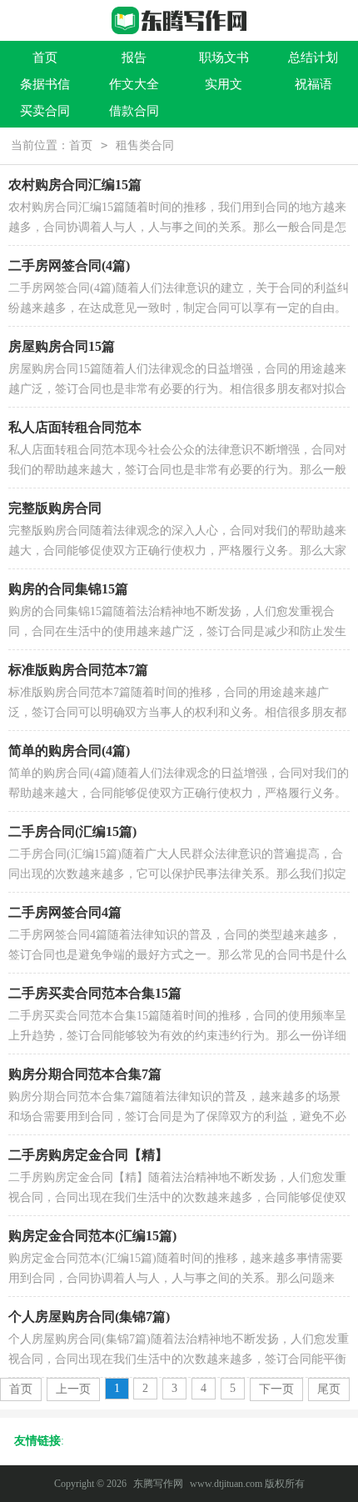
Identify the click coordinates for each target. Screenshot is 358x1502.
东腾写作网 (158, 1483)
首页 (44, 57)
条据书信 (45, 84)
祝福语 (313, 84)
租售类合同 (145, 145)
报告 (134, 57)
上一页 (73, 1389)
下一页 (276, 1389)
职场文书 (224, 57)
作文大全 (134, 84)
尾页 (329, 1389)
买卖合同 (45, 111)
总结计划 (313, 57)
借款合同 (134, 111)
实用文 (223, 84)
